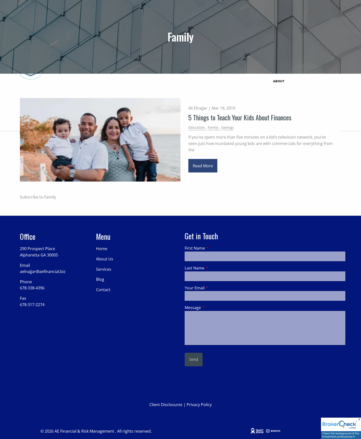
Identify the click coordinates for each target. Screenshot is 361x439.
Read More (203, 166)
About (278, 81)
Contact (103, 289)
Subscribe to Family (38, 197)
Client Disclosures (165, 404)
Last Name (214, 268)
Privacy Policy (199, 404)
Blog (100, 279)
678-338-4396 (32, 288)
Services (103, 269)
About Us (104, 259)
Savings (227, 127)
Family (213, 127)
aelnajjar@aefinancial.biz (43, 271)
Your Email (214, 288)
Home (101, 248)
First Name (214, 248)
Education (196, 127)
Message (212, 307)
